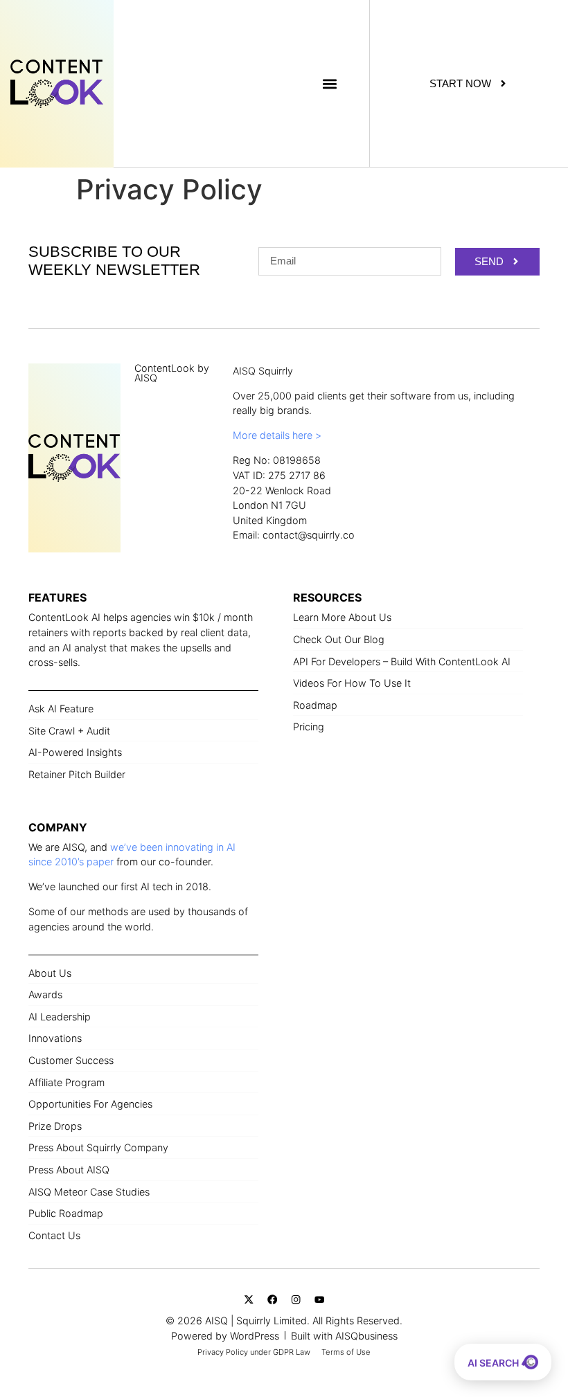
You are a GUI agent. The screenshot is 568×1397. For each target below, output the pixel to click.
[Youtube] (319, 1300)
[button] (329, 83)
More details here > (277, 435)
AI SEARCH (494, 1363)
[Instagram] (296, 1300)
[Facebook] (273, 1300)
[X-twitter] (249, 1300)
